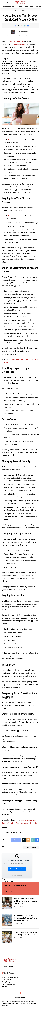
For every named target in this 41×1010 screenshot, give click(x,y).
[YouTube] (10, 967)
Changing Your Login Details (22, 68)
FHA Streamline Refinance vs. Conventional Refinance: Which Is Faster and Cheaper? (25, 918)
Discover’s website (15, 140)
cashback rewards (18, 44)
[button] (3, 2)
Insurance (8, 882)
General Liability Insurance (15, 885)
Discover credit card (16, 41)
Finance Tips (22, 832)
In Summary (12, 71)
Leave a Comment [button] (32, 847)
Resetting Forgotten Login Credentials (18, 66)
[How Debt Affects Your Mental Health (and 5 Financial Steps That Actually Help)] (7, 903)
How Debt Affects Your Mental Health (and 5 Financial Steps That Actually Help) (25, 901)
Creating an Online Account (10, 61)
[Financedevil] (20, 2)
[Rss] (13, 967)
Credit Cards (20, 11)
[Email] (21, 25)
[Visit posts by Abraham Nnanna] (13, 32)
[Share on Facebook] (15, 25)
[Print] (27, 25)
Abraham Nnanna (23, 31)
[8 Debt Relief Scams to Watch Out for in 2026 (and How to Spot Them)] (7, 937)
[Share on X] (18, 25)
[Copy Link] (24, 25)
